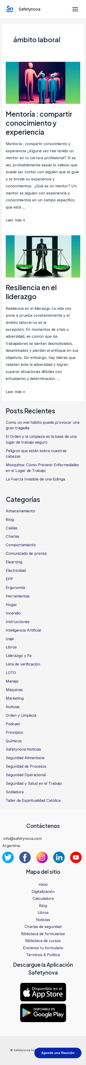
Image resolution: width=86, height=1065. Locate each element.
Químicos (14, 741)
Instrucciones (18, 621)
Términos (34, 954)
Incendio (13, 613)
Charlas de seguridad (43, 926)
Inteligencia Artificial (23, 630)
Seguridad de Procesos (26, 766)
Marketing (15, 698)
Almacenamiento (20, 511)
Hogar (11, 604)
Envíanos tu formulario (43, 948)
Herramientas (18, 596)
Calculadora (43, 898)
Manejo (12, 681)
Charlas (12, 536)
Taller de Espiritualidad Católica (33, 800)
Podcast (13, 724)
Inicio (43, 884)
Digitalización (43, 891)
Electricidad (16, 570)
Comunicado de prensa (26, 553)
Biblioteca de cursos (43, 940)
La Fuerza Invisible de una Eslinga (35, 479)
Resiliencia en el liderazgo (31, 292)
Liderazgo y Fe (18, 655)
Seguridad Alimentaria (25, 757)
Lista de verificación (23, 664)
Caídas (11, 528)
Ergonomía (15, 587)
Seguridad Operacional (26, 775)
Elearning (14, 562)
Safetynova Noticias (23, 749)
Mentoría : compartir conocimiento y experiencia (39, 123)
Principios (14, 732)
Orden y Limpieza (21, 715)
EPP (9, 579)
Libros (11, 647)
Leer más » (15, 220)
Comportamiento (21, 545)
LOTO (11, 672)
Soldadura (15, 792)
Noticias (13, 706)
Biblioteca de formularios (43, 933)
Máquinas (14, 689)
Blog (10, 519)
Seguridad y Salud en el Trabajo (34, 783)
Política (53, 954)
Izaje (10, 638)
